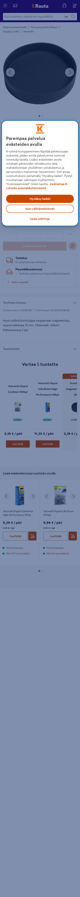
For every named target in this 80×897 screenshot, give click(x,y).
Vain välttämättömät (40, 208)
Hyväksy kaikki (40, 198)
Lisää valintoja (40, 218)
